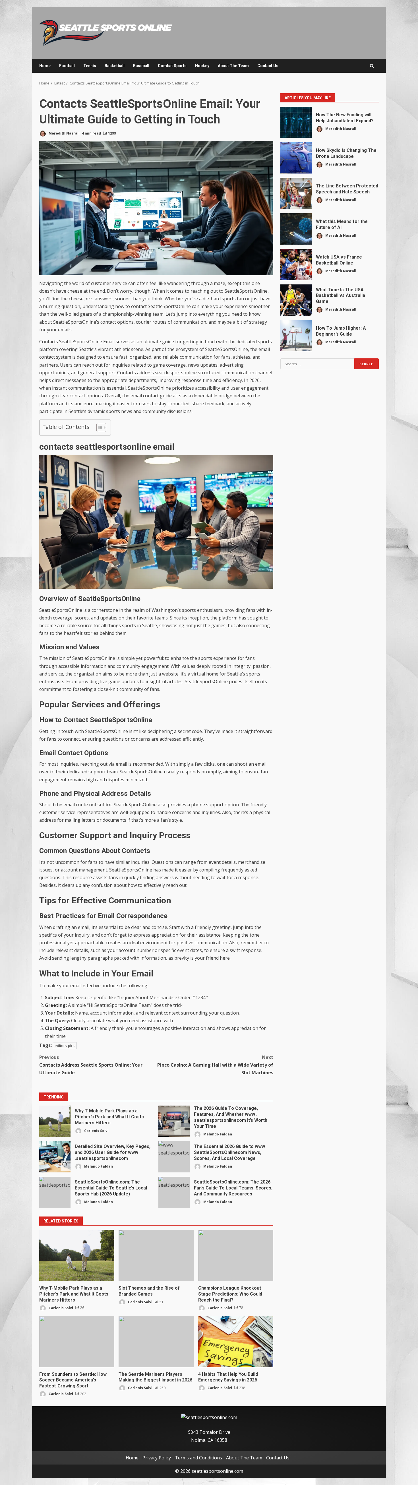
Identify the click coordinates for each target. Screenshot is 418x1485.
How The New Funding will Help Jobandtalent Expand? (296, 122)
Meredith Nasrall (64, 133)
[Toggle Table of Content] (98, 427)
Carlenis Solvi (96, 1130)
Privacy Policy (156, 1458)
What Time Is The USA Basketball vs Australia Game (296, 300)
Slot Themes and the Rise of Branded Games (156, 1255)
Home (45, 65)
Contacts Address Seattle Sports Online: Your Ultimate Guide (90, 1065)
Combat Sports (172, 65)
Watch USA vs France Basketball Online (296, 264)
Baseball (141, 65)
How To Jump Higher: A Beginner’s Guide (296, 335)
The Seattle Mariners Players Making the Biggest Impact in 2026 (156, 1341)
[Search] (372, 65)
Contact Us (267, 65)
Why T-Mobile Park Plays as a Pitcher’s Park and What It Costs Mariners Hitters (55, 1121)
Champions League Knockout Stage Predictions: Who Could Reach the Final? (235, 1255)
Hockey (202, 65)
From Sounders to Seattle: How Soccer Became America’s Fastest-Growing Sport (76, 1341)
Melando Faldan (217, 1133)
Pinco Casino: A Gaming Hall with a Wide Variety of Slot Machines (215, 1065)
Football (67, 65)
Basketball (115, 65)
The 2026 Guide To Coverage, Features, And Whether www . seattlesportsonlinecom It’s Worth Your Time (174, 1121)
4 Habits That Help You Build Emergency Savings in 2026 (235, 1341)
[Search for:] (317, 363)
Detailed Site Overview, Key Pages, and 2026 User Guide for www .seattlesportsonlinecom (55, 1156)
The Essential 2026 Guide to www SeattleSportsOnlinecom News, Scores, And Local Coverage (174, 1156)
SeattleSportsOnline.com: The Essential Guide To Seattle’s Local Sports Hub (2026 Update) (55, 1192)
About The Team (233, 65)
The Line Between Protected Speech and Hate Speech (296, 193)
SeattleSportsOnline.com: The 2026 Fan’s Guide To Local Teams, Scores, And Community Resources (174, 1192)
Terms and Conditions (198, 1458)
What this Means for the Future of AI (296, 229)
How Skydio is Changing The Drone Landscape (296, 158)
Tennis (89, 65)
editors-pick (65, 1045)
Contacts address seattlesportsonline (157, 372)
